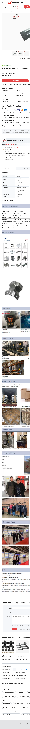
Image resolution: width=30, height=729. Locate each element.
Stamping (26, 11)
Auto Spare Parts (6, 678)
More (3, 717)
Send (15, 629)
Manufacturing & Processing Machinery (14, 11)
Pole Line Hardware (20, 672)
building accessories (20, 678)
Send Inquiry (15, 80)
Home (3, 11)
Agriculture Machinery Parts (8, 675)
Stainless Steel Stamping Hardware (11, 714)
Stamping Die (21, 692)
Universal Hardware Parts (9, 692)
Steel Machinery (6, 703)
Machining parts (5, 672)
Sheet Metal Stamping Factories (10, 707)
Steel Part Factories (18, 703)
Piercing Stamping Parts (8, 696)
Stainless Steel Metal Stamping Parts (11, 711)
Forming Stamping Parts (23, 696)
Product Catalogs (23, 669)
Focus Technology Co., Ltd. (19, 723)
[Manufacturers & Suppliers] (15, 2)
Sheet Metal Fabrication (21, 675)
